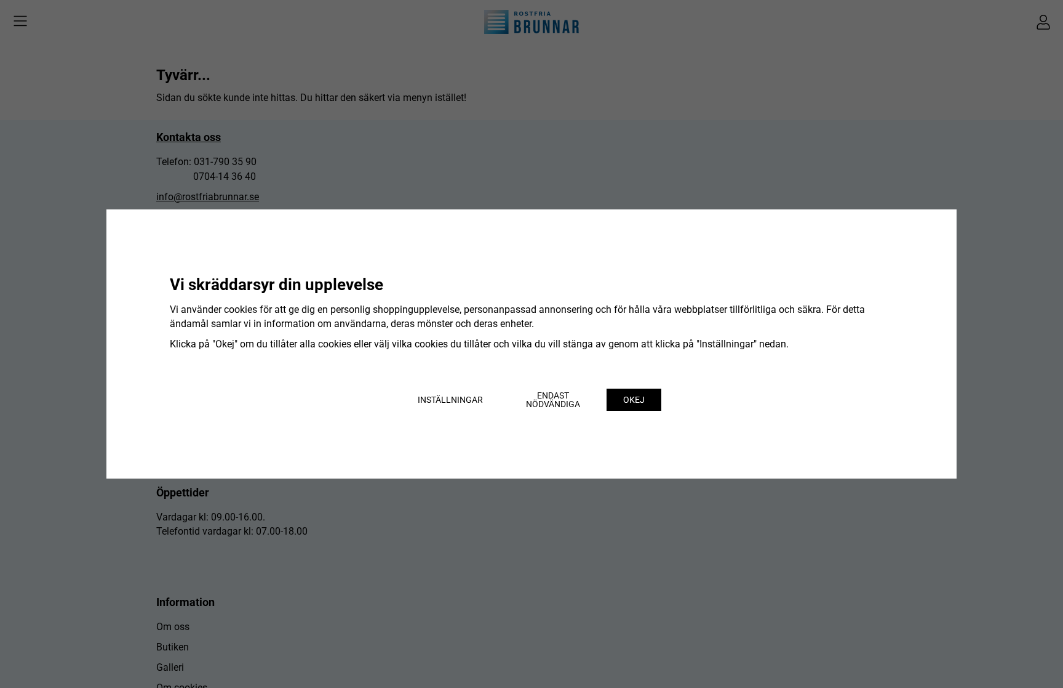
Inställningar (450, 400)
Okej (634, 400)
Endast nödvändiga (553, 400)
